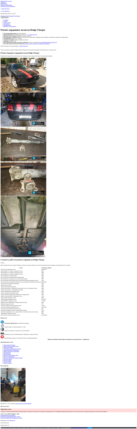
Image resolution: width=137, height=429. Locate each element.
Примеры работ (7, 25)
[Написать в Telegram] (7, 16)
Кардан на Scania (7, 359)
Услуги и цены (7, 22)
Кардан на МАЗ (7, 361)
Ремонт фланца (7, 354)
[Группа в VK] (15, 16)
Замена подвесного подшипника (11, 351)
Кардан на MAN (7, 360)
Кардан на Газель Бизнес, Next (10, 355)
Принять (90, 427)
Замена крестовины (8, 347)
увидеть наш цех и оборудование (23, 403)
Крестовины (6, 23)
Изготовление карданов (9, 345)
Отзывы (5, 21)
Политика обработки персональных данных (11, 417)
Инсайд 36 (12, 420)
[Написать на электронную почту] (18, 16)
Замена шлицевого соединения (11, 350)
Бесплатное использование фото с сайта (10, 416)
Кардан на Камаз (7, 363)
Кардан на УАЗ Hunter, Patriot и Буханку (13, 357)
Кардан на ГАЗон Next (8, 356)
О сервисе (5, 20)
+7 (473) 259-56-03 (5, 11)
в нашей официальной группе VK (48, 42)
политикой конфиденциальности (79, 427)
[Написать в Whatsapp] (3, 16)
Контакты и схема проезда (9, 26)
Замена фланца (7, 352)
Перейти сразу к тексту (6, 1)
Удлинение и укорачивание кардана (12, 348)
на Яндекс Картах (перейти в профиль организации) (37, 43)
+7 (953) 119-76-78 (5, 8)
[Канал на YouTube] (11, 16)
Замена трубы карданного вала (10, 346)
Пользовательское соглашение (8, 415)
